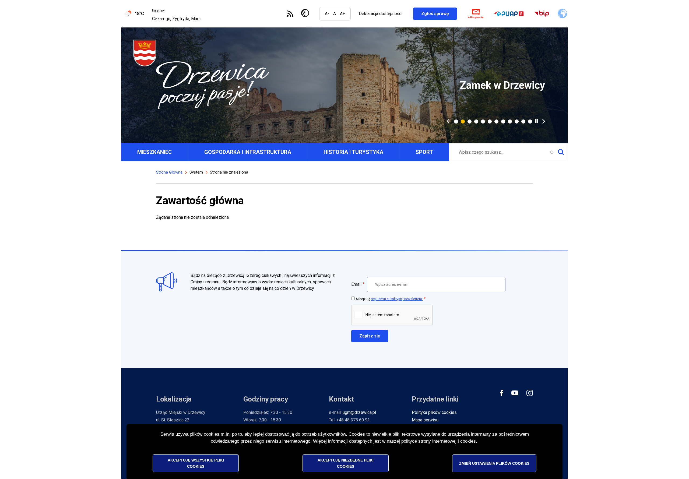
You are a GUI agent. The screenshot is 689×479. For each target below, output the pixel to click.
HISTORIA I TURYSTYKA (353, 152)
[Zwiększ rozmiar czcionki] (342, 13)
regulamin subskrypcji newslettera (397, 299)
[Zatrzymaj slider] (536, 121)
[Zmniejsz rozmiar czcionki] (327, 13)
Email (356, 284)
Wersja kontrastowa (306, 13)
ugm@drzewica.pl (359, 412)
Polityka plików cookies (434, 412)
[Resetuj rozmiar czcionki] (334, 13)
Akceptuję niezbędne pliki (346, 463)
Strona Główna (169, 172)
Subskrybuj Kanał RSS (290, 13)
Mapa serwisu (425, 419)
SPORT (424, 152)
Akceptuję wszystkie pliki (196, 463)
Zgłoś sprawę (439, 13)
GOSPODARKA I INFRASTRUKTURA (247, 152)
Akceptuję (389, 299)
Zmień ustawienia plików (494, 463)
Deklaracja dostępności (380, 13)
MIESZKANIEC (154, 152)
